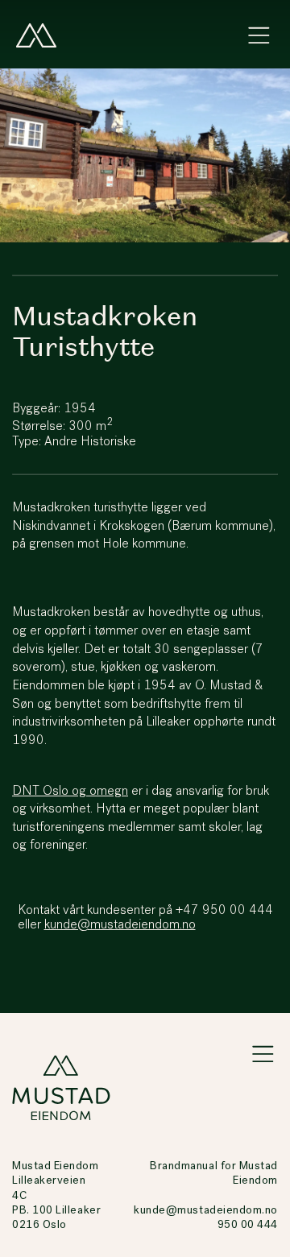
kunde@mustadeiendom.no (120, 925)
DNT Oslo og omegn (70, 791)
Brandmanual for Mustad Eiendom (214, 1173)
